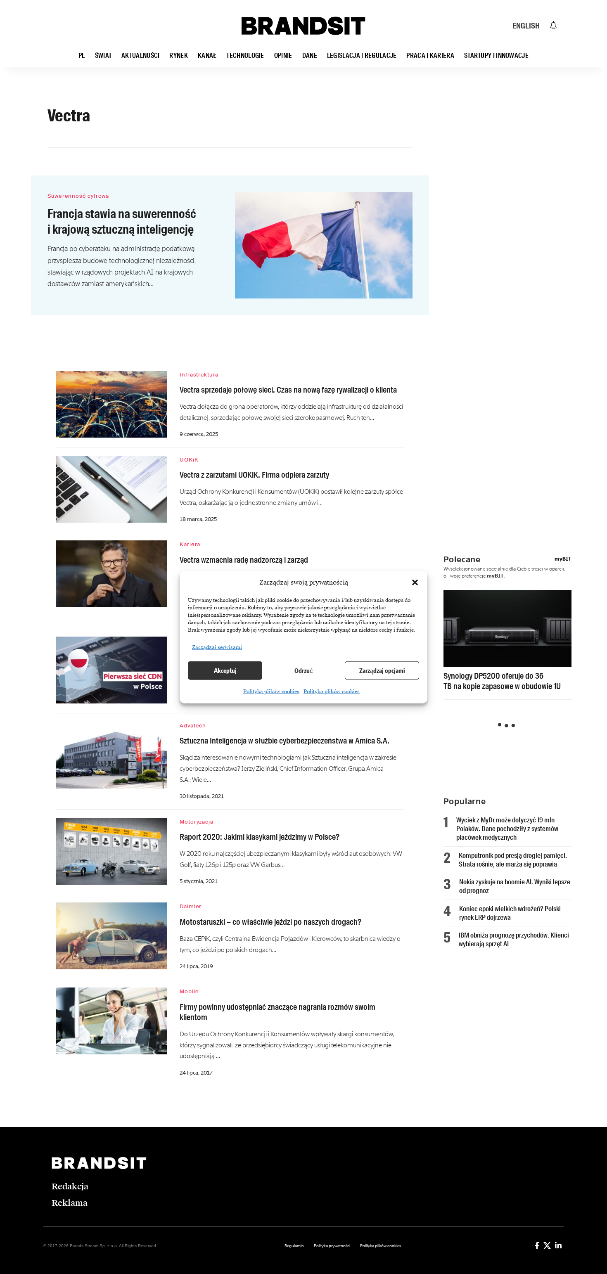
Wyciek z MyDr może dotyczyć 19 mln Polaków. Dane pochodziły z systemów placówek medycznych (507, 828)
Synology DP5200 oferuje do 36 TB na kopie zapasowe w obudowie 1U (502, 680)
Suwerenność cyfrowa (78, 195)
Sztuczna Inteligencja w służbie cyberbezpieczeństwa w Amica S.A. (284, 740)
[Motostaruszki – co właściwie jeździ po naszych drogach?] (111, 935)
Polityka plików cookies (271, 691)
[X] (547, 1245)
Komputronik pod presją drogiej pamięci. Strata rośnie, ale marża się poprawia (513, 860)
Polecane (462, 559)
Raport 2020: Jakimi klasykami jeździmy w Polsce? (259, 836)
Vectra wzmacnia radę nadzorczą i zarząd (244, 559)
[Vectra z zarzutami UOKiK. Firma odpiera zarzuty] (111, 489)
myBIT (563, 559)
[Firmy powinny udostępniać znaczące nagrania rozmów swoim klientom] (111, 1020)
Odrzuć (303, 670)
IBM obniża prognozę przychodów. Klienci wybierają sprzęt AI (514, 939)
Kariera (190, 544)
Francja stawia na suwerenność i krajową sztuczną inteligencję (121, 221)
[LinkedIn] (558, 1245)
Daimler (191, 906)
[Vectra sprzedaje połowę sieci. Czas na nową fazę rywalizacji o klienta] (111, 404)
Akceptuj (225, 670)
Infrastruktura (199, 374)
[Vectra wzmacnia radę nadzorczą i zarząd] (111, 573)
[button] (415, 582)
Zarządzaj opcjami (382, 670)
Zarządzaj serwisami (217, 647)
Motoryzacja (196, 821)
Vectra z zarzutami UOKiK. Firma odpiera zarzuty (254, 474)
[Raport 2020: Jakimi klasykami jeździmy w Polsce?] (111, 851)
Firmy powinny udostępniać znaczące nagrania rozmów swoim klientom (277, 1012)
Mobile (189, 991)
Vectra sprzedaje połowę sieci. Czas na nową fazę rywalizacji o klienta (288, 389)
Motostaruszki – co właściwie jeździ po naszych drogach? (270, 921)
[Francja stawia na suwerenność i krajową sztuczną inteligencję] (324, 245)
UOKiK (189, 459)
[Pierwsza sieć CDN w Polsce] (111, 670)
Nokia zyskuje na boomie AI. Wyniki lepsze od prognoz (514, 886)
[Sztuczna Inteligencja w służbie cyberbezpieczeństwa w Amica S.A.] (111, 755)
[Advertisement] (514, 258)
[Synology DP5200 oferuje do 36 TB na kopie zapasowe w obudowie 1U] (507, 628)
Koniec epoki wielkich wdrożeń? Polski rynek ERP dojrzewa (510, 913)
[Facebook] (537, 1245)
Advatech (193, 725)
